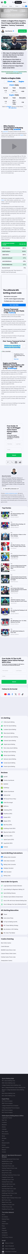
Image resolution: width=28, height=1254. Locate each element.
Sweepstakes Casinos (6, 960)
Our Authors (5, 1216)
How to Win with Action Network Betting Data (15, 900)
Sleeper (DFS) (7, 821)
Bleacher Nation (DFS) (9, 832)
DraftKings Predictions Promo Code (11, 1175)
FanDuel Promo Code (7, 1181)
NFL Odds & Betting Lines (8, 1080)
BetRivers (6, 806)
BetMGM (17, 129)
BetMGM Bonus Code (7, 1161)
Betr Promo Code (6, 1200)
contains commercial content (11, 493)
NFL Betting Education (10, 910)
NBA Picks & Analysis (7, 1103)
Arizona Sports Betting (9, 755)
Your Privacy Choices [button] (7, 1237)
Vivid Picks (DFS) (8, 835)
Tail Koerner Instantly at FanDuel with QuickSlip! (12, 346)
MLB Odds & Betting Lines (8, 1093)
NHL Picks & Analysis (7, 1112)
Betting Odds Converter (10, 864)
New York (4, 1120)
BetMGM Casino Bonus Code (8, 950)
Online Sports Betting (9, 722)
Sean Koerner (8, 31)
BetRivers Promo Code (7, 1191)
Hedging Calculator (8, 868)
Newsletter (4, 1232)
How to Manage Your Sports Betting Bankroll (15, 904)
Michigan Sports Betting (10, 751)
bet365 (5, 776)
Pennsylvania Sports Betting (11, 736)
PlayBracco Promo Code (8, 1204)
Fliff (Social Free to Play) (10, 798)
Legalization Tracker (7, 1117)
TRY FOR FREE (14, 305)
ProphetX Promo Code (7, 1177)
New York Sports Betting (10, 725)
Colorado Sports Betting (10, 740)
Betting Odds (7, 875)
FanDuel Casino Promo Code (8, 957)
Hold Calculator (7, 871)
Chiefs (10, 81)
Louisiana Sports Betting (10, 729)
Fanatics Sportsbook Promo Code (10, 1159)
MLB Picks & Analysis (7, 1110)
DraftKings (12, 368)
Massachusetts (5, 1142)
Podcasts (4, 1230)
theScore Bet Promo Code (8, 1184)
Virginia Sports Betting (9, 744)
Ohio (3, 1140)
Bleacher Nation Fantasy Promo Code (11, 1197)
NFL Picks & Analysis (7, 1101)
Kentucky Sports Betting (10, 759)
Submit (14, 455)
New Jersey (5, 1131)
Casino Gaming (7, 939)
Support (4, 1228)
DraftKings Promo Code (8, 1179)
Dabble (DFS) (7, 817)
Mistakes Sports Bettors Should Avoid (13, 896)
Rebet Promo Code (7, 1202)
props (20, 73)
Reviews (4, 772)
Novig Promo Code (6, 1172)
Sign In (24, 2)
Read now (16, 359)
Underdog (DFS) (8, 810)
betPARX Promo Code (7, 1186)
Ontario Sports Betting (9, 766)
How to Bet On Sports (9, 882)
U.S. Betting (5, 718)
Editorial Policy (5, 1219)
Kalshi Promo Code (6, 1170)
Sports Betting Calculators (12, 853)
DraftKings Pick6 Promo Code (9, 1193)
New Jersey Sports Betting (10, 748)
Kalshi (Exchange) (8, 802)
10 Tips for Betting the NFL (10, 921)
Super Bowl (5, 131)
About (3, 1214)
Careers (4, 1221)
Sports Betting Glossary (10, 893)
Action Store (5, 1223)
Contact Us (5, 1235)
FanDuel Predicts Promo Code (9, 1168)
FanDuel (9, 106)
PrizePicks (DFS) (8, 813)
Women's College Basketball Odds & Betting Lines (13, 1090)
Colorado (4, 1129)
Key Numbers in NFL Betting (11, 929)
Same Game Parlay (8, 918)
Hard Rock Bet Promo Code (9, 1188)
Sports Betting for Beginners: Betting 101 (14, 889)
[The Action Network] (5, 2)
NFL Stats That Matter (9, 932)
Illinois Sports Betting (9, 733)
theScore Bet (7, 795)
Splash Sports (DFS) (9, 839)
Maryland (4, 1124)
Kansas (4, 1145)
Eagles (11, 95)
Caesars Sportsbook (9, 791)
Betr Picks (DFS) (8, 824)
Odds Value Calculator (9, 860)
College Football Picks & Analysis (10, 1105)
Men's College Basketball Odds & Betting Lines (13, 1087)
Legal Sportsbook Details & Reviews (13, 885)
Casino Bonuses (5, 946)
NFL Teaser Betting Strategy (11, 925)
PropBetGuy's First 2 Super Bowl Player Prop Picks (19, 355)
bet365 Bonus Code (7, 1163)
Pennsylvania (5, 1133)
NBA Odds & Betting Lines (8, 1083)
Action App (15, 71)
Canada (4, 1152)
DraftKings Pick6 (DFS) (9, 828)
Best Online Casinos (6, 943)
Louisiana (4, 1122)
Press (3, 1226)
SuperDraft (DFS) (8, 843)
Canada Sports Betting (9, 762)
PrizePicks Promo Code (8, 1209)
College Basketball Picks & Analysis (11, 1107)
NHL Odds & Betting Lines (8, 1095)
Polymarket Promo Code (8, 1166)
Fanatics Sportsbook (9, 780)
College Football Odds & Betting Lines (11, 1085)
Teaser (5, 914)
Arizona (4, 1127)
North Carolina (5, 1147)
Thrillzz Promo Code (7, 1206)
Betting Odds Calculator (10, 857)
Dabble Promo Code (7, 1195)
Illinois (3, 1136)
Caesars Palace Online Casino (8, 953)
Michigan (4, 1138)
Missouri (4, 1149)
